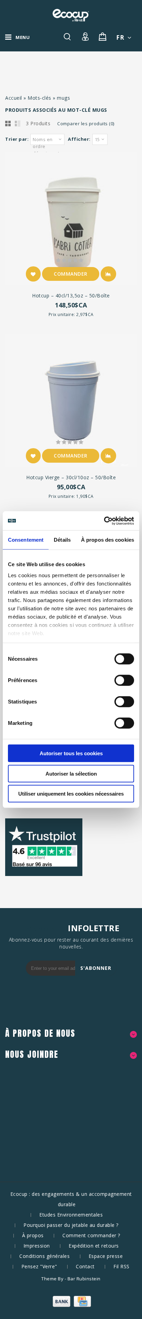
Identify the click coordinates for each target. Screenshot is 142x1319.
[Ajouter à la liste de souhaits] (33, 274)
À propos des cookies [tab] (107, 540)
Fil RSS (121, 1266)
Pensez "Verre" (39, 1266)
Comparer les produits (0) (85, 123)
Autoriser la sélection (71, 773)
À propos (33, 1235)
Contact (85, 1266)
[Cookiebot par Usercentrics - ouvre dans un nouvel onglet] (104, 520)
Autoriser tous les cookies (71, 753)
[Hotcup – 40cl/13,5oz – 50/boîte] (71, 219)
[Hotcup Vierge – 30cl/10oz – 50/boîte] (71, 401)
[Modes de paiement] (71, 1305)
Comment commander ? (91, 1235)
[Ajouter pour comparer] (108, 274)
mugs (63, 98)
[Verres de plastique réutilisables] (71, 15)
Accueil (13, 98)
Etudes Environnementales (71, 1214)
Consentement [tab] (25, 540)
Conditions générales (44, 1256)
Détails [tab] (62, 540)
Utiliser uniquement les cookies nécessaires (71, 794)
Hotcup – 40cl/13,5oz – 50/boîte (71, 295)
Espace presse (106, 1256)
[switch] (116, 680)
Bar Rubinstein (84, 1279)
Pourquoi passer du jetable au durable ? (71, 1225)
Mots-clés (39, 98)
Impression (36, 1245)
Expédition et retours (94, 1245)
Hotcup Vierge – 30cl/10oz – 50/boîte (71, 477)
